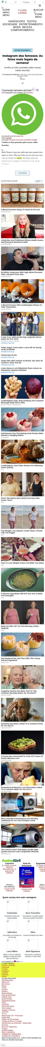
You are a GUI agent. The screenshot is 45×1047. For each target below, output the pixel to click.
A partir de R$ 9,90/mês (10, 890)
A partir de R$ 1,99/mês (27, 890)
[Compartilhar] (37, 90)
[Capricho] (22, 13)
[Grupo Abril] (3, 2)
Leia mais (23, 173)
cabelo (19, 158)
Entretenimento (22, 50)
